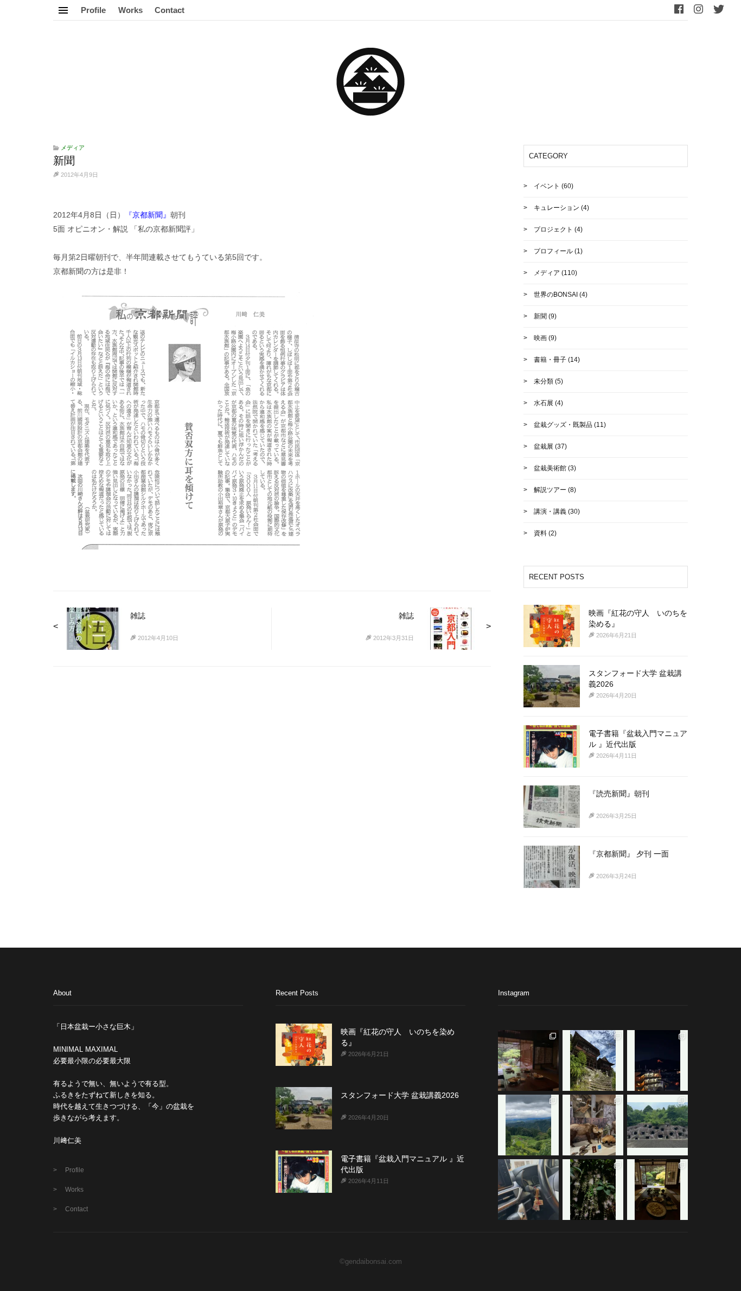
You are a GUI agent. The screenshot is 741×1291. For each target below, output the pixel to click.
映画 (540, 338)
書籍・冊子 (550, 359)
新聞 (540, 316)
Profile (93, 10)
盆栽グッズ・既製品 (563, 425)
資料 (540, 533)
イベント (547, 186)
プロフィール (553, 251)
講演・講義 (550, 511)
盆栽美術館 (550, 468)
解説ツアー (550, 490)
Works (130, 10)
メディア (73, 147)
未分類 (543, 381)
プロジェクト (553, 229)
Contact (169, 10)
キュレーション (556, 208)
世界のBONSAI (556, 294)
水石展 (543, 403)
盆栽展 (543, 446)
